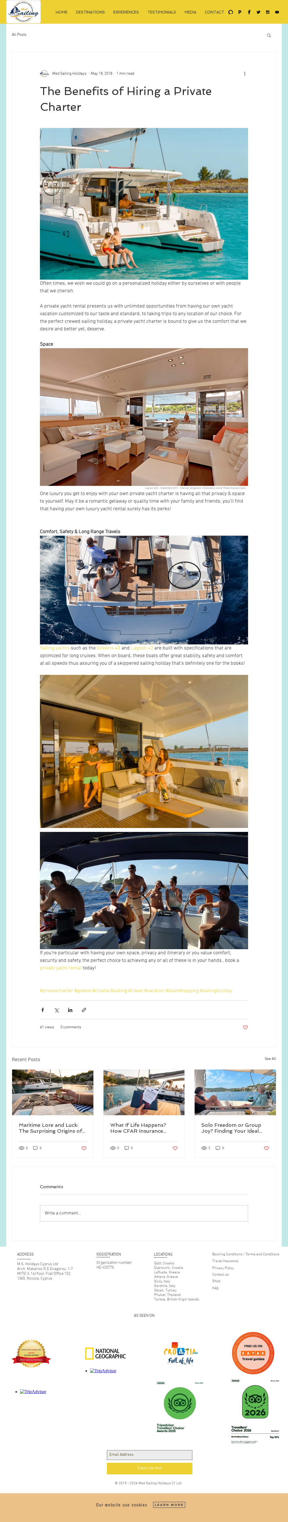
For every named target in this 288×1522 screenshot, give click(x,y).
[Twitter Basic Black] (258, 12)
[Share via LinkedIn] (70, 1010)
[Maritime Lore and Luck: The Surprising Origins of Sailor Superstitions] (52, 1092)
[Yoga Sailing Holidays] (230, 12)
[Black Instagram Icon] (268, 12)
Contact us (220, 1275)
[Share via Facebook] (42, 1010)
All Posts (19, 34)
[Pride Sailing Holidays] (240, 12)
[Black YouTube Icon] (277, 12)
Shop (216, 1281)
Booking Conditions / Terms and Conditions (245, 1254)
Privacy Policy (223, 1268)
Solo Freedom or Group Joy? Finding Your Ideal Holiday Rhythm (231, 1128)
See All (270, 1059)
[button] (269, 35)
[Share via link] (84, 1010)
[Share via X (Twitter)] (56, 1010)
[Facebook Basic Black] (249, 12)
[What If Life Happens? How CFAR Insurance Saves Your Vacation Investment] (144, 1092)
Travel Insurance (225, 1261)
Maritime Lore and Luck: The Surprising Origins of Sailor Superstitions (50, 1128)
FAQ (215, 1288)
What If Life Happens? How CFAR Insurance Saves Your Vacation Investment (138, 1128)
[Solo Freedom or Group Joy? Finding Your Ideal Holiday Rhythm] (235, 1092)
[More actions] (244, 73)
